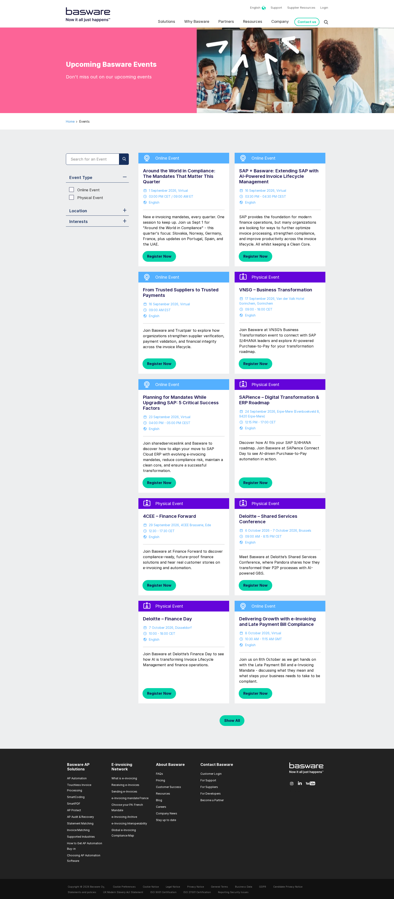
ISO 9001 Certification (163, 892)
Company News (166, 813)
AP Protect (74, 810)
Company (280, 21)
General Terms (219, 886)
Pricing (160, 780)
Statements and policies (82, 892)
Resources (252, 21)
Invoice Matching (78, 830)
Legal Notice (173, 886)
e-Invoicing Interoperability (129, 823)
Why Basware (196, 21)
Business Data (243, 886)
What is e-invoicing (124, 778)
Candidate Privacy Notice (288, 886)
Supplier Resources (301, 7)
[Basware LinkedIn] (300, 783)
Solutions (166, 21)
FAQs (159, 773)
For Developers (210, 793)
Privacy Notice (195, 886)
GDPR (262, 886)
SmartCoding (76, 797)
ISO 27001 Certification (197, 892)
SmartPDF (73, 803)
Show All (232, 720)
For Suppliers (209, 787)
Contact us (307, 22)
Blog (159, 800)
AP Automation (77, 778)
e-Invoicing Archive (124, 817)
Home (70, 121)
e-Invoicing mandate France (129, 798)
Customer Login (211, 773)
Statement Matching (80, 823)
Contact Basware (216, 764)
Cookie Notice (151, 886)
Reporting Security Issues (233, 892)
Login (324, 7)
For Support (208, 780)
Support (276, 7)
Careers (161, 806)
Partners (226, 21)
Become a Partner (212, 800)
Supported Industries (81, 836)
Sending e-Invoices (124, 791)
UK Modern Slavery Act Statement (123, 892)
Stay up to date (166, 820)
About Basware (170, 764)
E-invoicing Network (121, 766)
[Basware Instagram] (291, 783)
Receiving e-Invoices (125, 785)
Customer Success (168, 787)
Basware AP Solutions (78, 766)
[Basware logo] (306, 773)
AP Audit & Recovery (80, 817)
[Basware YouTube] (310, 783)
